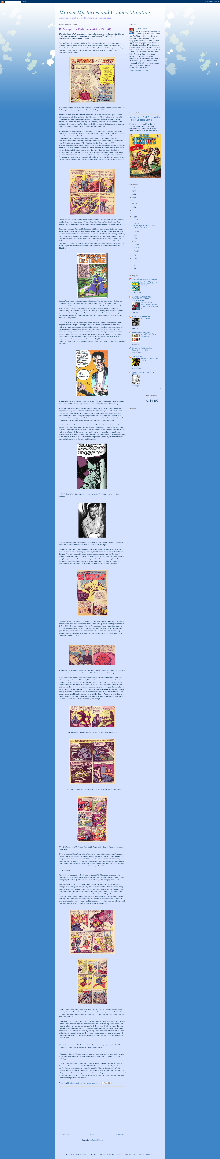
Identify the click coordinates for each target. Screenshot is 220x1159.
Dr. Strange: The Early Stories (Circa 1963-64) (85, 29)
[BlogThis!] (105, 1083)
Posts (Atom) (97, 1140)
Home (92, 1135)
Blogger (150, 1154)
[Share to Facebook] (109, 1083)
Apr (135, 245)
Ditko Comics (137, 357)
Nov (136, 223)
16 (133, 217)
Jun (135, 241)
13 (133, 262)
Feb (135, 251)
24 (133, 191)
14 (133, 258)
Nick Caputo (142, 29)
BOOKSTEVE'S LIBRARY (141, 317)
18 (133, 210)
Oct (135, 232)
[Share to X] (107, 1083)
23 (133, 194)
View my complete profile (139, 71)
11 (133, 268)
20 (133, 204)
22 (133, 197)
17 (133, 214)
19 (133, 207)
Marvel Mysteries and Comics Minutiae (104, 12)
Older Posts (119, 1135)
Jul (135, 238)
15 (133, 255)
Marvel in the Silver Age (141, 332)
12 (133, 265)
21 (133, 201)
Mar (135, 248)
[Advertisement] (92, 1109)
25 (133, 188)
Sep (135, 235)
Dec (135, 220)
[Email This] (102, 1083)
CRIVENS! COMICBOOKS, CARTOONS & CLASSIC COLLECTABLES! (141, 299)
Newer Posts (65, 1135)
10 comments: (92, 1083)
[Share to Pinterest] (111, 1083)
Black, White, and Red (140, 350)
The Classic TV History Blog (142, 348)
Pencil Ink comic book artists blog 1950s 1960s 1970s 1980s (145, 280)
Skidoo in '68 (145, 318)
